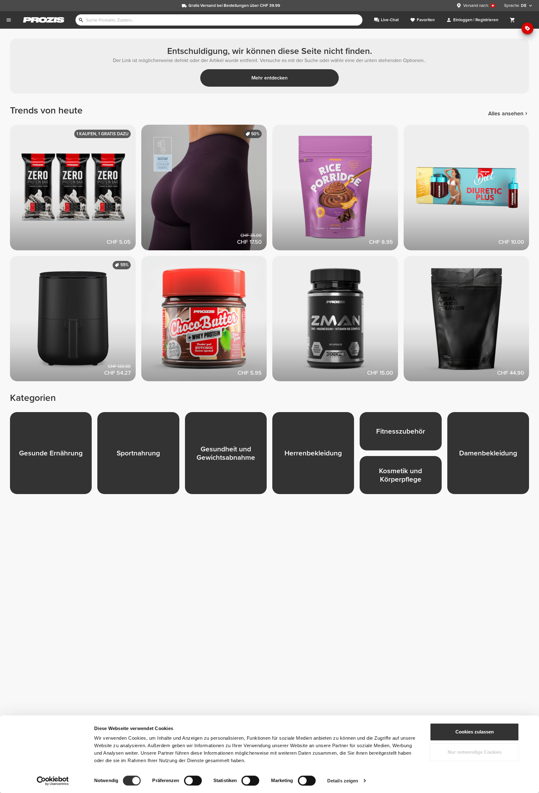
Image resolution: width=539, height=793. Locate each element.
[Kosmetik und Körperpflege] (403, 478)
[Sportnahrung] (141, 455)
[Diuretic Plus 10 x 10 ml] (469, 190)
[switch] (193, 781)
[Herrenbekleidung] (316, 455)
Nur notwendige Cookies (475, 752)
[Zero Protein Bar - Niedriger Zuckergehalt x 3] (75, 190)
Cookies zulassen (474, 731)
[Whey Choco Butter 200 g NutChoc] (207, 321)
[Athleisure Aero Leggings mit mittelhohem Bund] (207, 190)
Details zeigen (342, 780)
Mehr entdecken (269, 78)
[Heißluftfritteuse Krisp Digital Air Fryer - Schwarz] (75, 321)
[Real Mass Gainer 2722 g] (469, 321)
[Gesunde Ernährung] (53, 455)
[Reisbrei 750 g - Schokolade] (338, 190)
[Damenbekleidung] (491, 455)
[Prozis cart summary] (512, 20)
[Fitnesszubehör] (403, 434)
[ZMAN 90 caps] (338, 321)
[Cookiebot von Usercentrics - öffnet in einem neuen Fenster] (53, 781)
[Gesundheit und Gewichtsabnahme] (228, 455)
